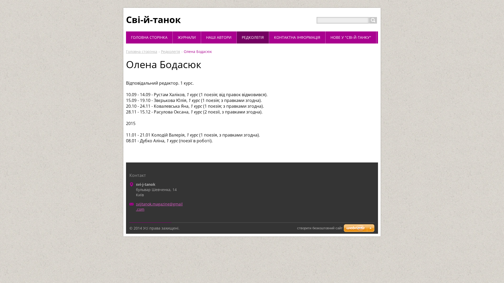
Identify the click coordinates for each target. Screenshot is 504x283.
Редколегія (170, 51)
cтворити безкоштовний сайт (320, 228)
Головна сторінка (141, 51)
